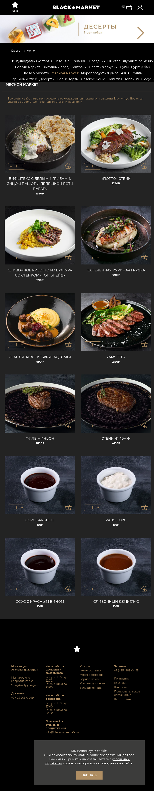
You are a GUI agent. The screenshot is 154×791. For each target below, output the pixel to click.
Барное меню (89, 679)
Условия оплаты (91, 687)
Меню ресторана (91, 674)
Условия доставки (92, 683)
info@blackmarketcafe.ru (60, 732)
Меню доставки (90, 670)
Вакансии (121, 683)
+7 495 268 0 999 (22, 697)
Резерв (85, 666)
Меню (31, 50)
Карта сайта (122, 699)
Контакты (120, 687)
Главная (16, 50)
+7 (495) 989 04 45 (126, 670)
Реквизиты (121, 678)
